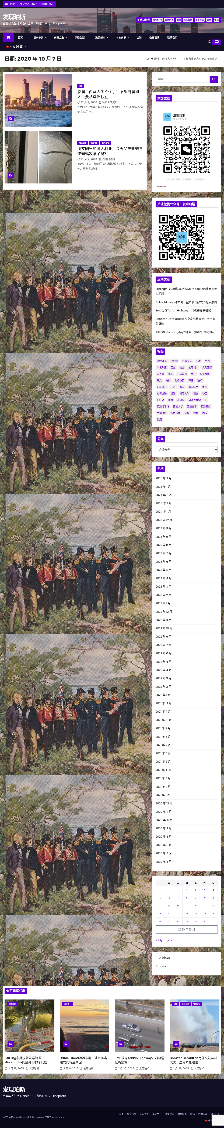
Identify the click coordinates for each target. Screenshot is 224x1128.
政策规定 (100, 37)
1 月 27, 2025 (126, 1068)
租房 (195, 393)
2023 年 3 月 (163, 587)
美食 (170, 400)
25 (213, 913)
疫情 (204, 387)
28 (178, 921)
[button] (209, 42)
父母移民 (179, 380)
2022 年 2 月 (163, 687)
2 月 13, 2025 (16, 1068)
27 (169, 921)
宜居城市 (193, 367)
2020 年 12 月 (164, 803)
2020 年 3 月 (164, 862)
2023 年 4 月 (164, 578)
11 (213, 897)
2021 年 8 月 (163, 737)
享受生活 (80, 37)
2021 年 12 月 (164, 703)
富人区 (160, 374)
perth (175, 361)
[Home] (8, 37)
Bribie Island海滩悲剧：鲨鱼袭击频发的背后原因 (186, 302)
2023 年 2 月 (163, 595)
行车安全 (185, 1004)
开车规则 (182, 374)
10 (205, 897)
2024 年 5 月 (164, 495)
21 (178, 913)
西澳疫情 (162, 413)
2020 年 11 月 (164, 812)
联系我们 (172, 37)
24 (204, 913)
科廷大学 (184, 393)
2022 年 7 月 (164, 645)
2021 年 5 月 (163, 762)
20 (169, 913)
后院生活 (82, 143)
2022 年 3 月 (163, 678)
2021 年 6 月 (163, 753)
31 (204, 921)
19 (160, 913)
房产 (193, 374)
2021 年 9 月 (163, 728)
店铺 (139, 37)
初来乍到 (38, 37)
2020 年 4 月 (164, 853)
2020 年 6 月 (164, 845)
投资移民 (205, 374)
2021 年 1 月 (163, 795)
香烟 (159, 419)
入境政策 (162, 367)
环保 (190, 380)
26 (160, 921)
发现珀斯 (14, 17)
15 (187, 905)
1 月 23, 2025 (182, 1068)
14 (178, 905)
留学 (182, 387)
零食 (195, 413)
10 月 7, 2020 (89, 102)
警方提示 (196, 1004)
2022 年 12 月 (164, 612)
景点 (159, 380)
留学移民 (199, 19)
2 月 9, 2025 (71, 1068)
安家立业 (59, 37)
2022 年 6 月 (164, 653)
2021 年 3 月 (163, 778)
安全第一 (67, 1004)
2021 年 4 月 (163, 770)
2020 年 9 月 (164, 828)
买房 (198, 361)
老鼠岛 (180, 400)
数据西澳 (154, 37)
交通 (207, 361)
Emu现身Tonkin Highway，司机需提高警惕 (183, 310)
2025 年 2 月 (164, 478)
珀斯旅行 (162, 387)
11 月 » (168, 940)
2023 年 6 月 (164, 562)
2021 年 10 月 (164, 720)
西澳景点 (206, 406)
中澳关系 (187, 361)
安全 (209, 19)
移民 (204, 393)
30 (195, 921)
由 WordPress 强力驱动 (15, 1117)
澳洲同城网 (108, 159)
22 (187, 913)
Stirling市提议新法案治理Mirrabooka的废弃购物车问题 (26, 1060)
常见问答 (93, 143)
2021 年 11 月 (163, 712)
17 (204, 905)
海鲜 (168, 380)
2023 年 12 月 (164, 520)
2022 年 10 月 (164, 628)
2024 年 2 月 (164, 503)
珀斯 (179, 19)
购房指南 (188, 19)
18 (213, 905)
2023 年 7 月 (164, 553)
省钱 (216, 19)
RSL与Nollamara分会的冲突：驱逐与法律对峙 (185, 332)
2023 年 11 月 (164, 528)
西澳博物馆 (163, 406)
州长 (170, 374)
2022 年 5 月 (164, 662)
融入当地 (105, 143)
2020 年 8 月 (164, 837)
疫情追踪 (162, 393)
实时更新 (207, 367)
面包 (204, 413)
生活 (173, 387)
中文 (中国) (163, 958)
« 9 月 (159, 940)
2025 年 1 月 (163, 487)
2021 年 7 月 (163, 745)
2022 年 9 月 (163, 637)
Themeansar (57, 1117)
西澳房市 (192, 406)
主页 (146, 59)
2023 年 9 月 (163, 537)
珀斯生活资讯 (109, 102)
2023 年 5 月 (164, 570)
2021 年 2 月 (163, 787)
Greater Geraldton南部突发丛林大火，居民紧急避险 (193, 1060)
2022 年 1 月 (163, 695)
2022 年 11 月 (164, 620)
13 (169, 905)
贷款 (186, 413)
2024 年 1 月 (163, 512)
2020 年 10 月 (164, 820)
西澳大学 (169, 19)
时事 (81, 86)
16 (196, 905)
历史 (173, 367)
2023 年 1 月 (163, 603)
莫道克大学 (194, 400)
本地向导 (121, 37)
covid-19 (157, 19)
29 (187, 921)
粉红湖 (160, 400)
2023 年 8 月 (164, 545)
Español (161, 966)
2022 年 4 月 (164, 670)
